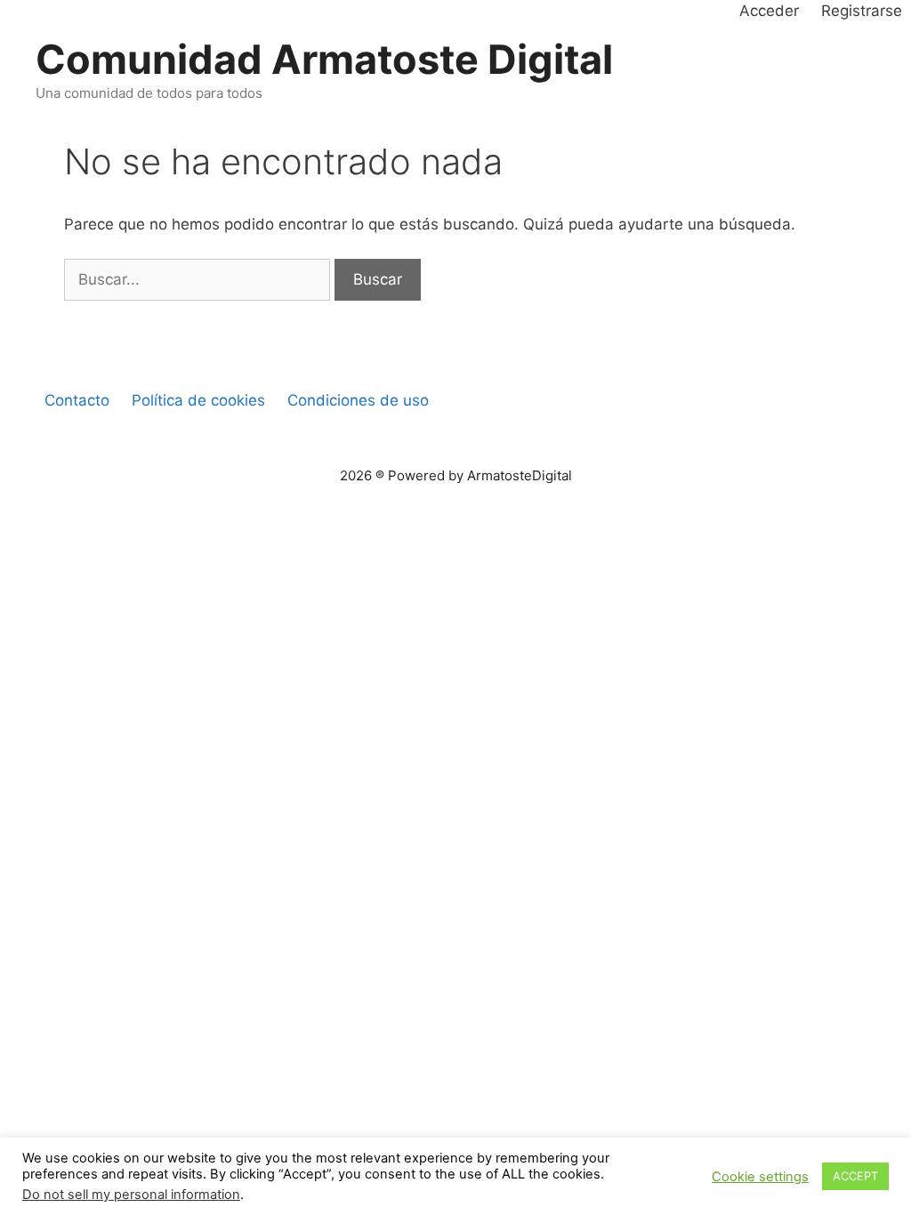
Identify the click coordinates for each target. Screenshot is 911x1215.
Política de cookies (198, 400)
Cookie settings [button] (760, 1177)
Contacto (76, 400)
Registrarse (861, 11)
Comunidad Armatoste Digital (324, 59)
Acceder (769, 11)
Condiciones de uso (358, 400)
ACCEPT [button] (855, 1176)
